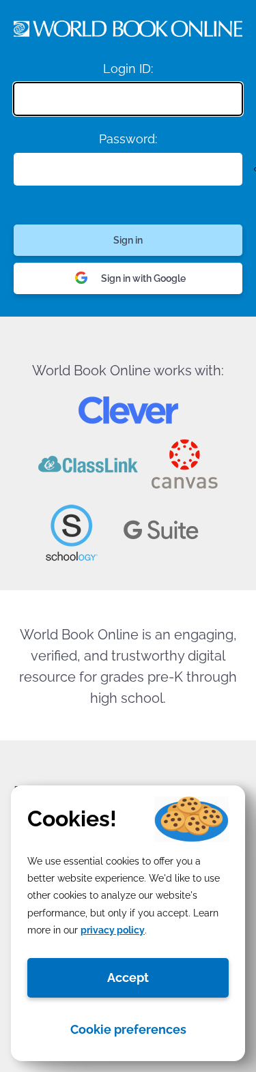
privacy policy (113, 930)
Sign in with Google (143, 278)
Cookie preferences (128, 1029)
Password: (128, 139)
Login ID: (128, 68)
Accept (128, 977)
